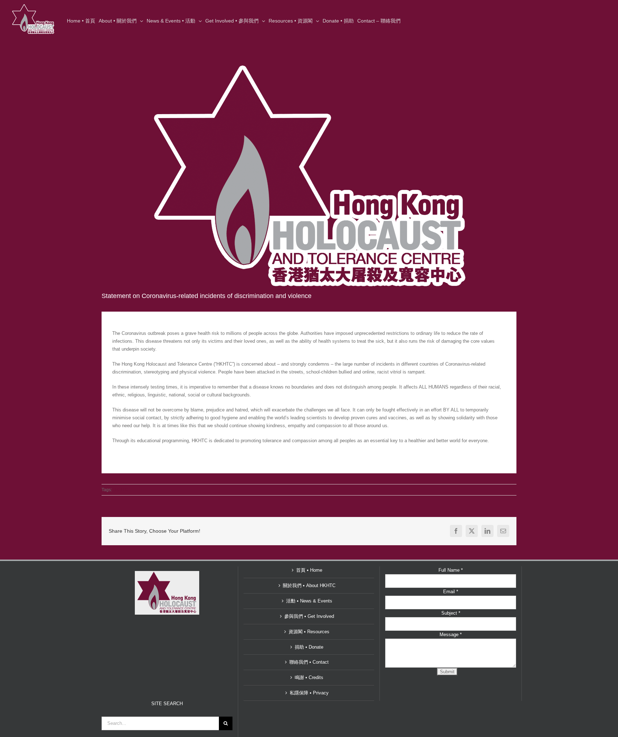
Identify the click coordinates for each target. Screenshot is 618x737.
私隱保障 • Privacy (309, 692)
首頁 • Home (309, 570)
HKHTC (120, 489)
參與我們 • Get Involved (309, 616)
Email (450, 591)
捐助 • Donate (309, 647)
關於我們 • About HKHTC (309, 585)
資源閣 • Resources (309, 631)
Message (451, 634)
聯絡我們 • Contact (309, 662)
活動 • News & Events (309, 601)
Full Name (450, 570)
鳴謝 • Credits (309, 677)
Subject (450, 613)
